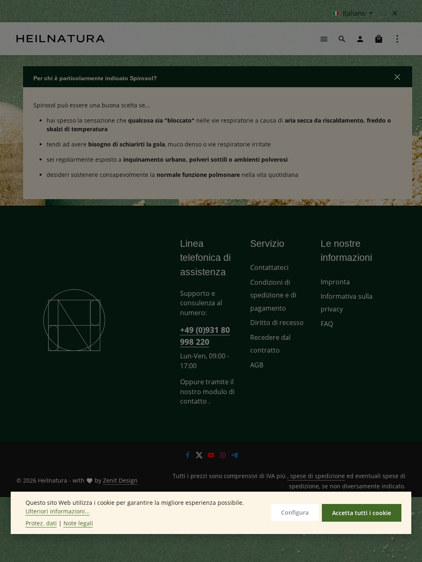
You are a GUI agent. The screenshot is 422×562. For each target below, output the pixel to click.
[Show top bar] (397, 38)
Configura (295, 512)
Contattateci (269, 267)
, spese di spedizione (316, 476)
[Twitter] (200, 456)
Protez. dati (41, 523)
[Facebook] (188, 456)
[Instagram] (223, 456)
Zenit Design (120, 480)
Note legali (78, 523)
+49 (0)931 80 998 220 (205, 335)
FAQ (327, 323)
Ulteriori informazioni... (58, 511)
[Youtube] (212, 456)
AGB (256, 364)
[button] (217, 76)
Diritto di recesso (277, 322)
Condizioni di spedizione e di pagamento (273, 295)
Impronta (335, 281)
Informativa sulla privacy (347, 303)
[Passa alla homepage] (60, 39)
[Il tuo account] (360, 38)
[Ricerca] (342, 38)
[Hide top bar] (395, 13)
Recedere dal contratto (270, 344)
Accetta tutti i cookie (361, 513)
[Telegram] (234, 456)
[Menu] (324, 38)
